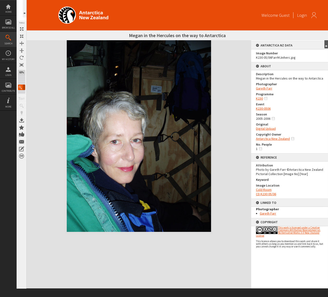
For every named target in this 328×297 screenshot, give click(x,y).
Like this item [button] (21, 134)
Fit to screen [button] (21, 36)
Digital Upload (266, 128)
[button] (21, 87)
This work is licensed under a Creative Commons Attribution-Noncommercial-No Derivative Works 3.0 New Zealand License (288, 231)
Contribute (8, 90)
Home (8, 11)
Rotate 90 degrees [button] (21, 57)
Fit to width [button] (21, 43)
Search (8, 43)
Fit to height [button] (21, 50)
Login (8, 75)
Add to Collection (21, 127)
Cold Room (264, 190)
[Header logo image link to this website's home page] (83, 8)
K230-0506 (263, 108)
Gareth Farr (264, 88)
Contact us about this (21, 141)
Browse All (8, 27)
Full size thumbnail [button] (21, 29)
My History (8, 59)
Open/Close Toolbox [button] (24, 8)
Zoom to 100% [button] (21, 65)
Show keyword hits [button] (21, 105)
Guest (284, 15)
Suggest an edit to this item (21, 149)
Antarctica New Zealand (273, 139)
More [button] (8, 106)
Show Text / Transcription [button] (21, 98)
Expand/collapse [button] (326, 44)
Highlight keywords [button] (21, 113)
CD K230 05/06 (266, 194)
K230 (259, 98)
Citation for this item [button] (21, 156)
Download (21, 120)
